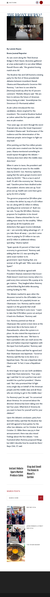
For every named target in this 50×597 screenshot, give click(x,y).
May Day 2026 (31, 507)
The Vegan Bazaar (33, 544)
